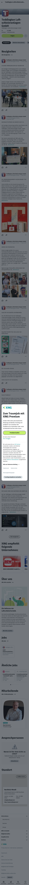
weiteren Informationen (13, 459)
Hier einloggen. (7, 438)
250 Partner (17, 444)
